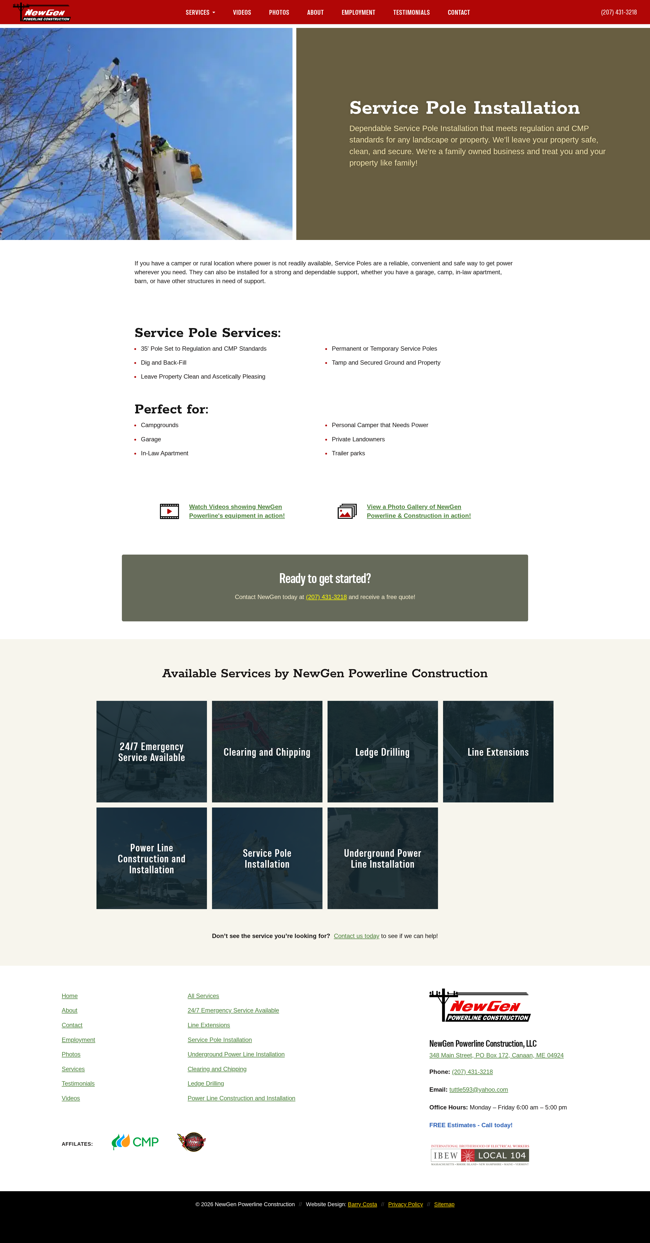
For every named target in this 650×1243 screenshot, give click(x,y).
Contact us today (356, 935)
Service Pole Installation (220, 1039)
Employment (359, 12)
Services (198, 12)
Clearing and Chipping (217, 1069)
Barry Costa (362, 1204)
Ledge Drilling (206, 1083)
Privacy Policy (405, 1204)
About (315, 12)
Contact (459, 12)
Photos (279, 12)
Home (70, 995)
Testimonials (411, 12)
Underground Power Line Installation (236, 1054)
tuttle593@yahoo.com (478, 1089)
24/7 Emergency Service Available (233, 1010)
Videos (242, 12)
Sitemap (444, 1204)
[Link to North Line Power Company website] (208, 1142)
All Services (203, 995)
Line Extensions (209, 1025)
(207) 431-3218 (619, 12)
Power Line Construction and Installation (241, 1098)
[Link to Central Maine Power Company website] (135, 1142)
